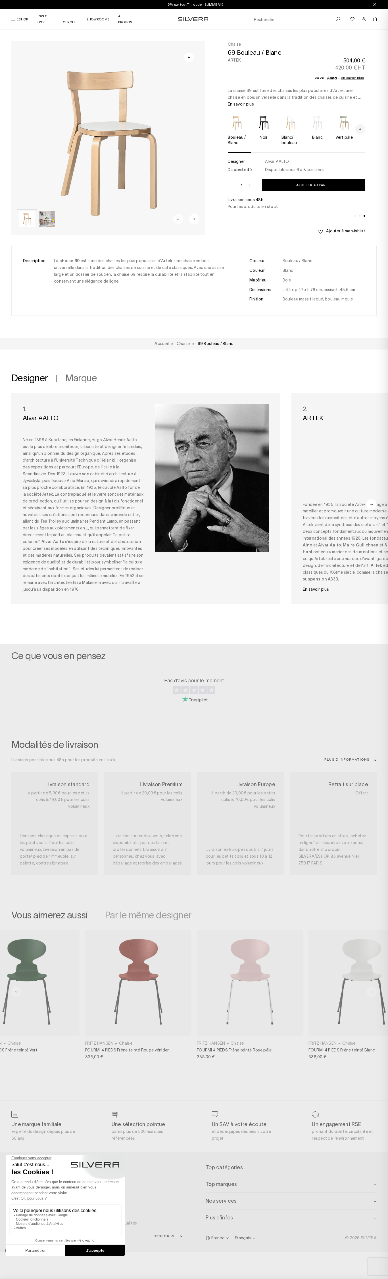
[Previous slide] (178, 219)
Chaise (14, 1043)
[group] (27, 219)
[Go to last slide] (16, 992)
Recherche (264, 20)
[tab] (355, 216)
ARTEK (234, 60)
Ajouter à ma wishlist (345, 231)
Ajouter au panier (313, 185)
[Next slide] (194, 219)
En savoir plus (352, 77)
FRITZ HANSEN (99, 1043)
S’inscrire (165, 1236)
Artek (361, 504)
